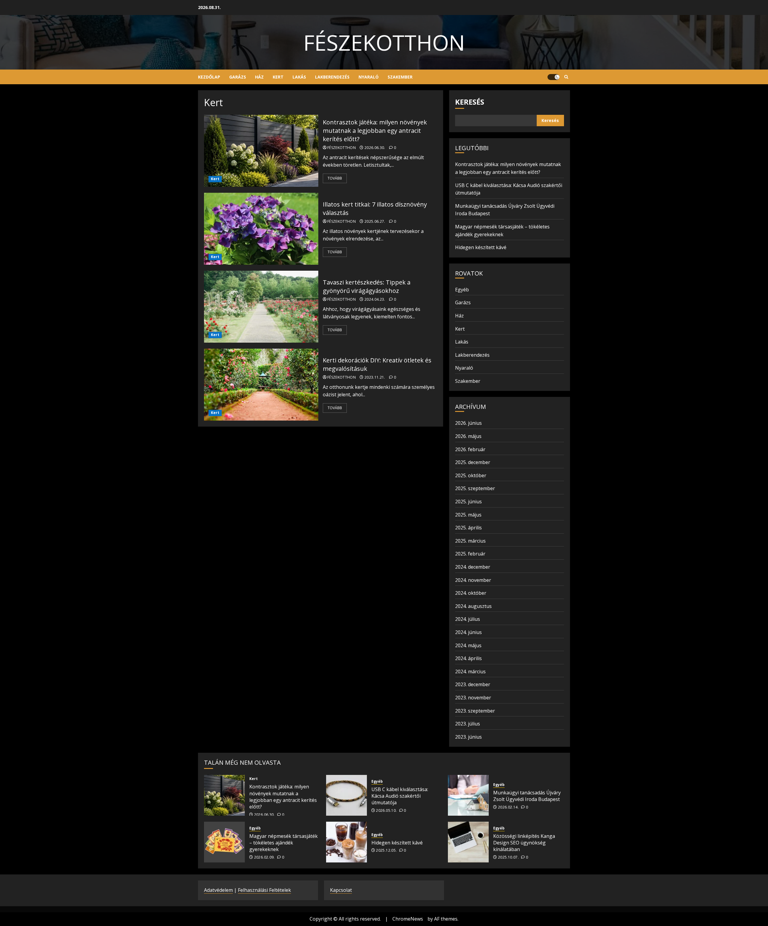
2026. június (468, 423)
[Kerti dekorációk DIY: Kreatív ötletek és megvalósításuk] (261, 385)
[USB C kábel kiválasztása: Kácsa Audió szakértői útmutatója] (346, 795)
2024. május (468, 645)
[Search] (566, 77)
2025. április (468, 527)
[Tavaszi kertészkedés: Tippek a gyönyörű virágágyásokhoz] (261, 307)
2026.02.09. (264, 857)
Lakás (299, 77)
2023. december (472, 684)
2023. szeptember (475, 710)
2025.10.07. (508, 857)
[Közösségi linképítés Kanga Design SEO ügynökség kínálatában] (468, 842)
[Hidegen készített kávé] (346, 842)
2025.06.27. (374, 221)
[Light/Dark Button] (554, 77)
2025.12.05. (386, 850)
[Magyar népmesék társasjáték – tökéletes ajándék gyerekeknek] (224, 842)
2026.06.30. (374, 147)
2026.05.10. (386, 810)
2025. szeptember (475, 488)
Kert (278, 77)
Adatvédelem (218, 890)
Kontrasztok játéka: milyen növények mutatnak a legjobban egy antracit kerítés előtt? (375, 130)
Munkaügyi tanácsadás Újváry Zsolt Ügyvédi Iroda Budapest (527, 795)
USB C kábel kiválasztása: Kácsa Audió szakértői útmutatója (399, 796)
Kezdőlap (209, 77)
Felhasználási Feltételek (264, 890)
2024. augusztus (473, 606)
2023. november (473, 697)
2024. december (472, 567)
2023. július (467, 723)
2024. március (470, 671)
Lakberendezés (332, 77)
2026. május (468, 436)
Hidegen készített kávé (480, 247)
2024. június (468, 632)
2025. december (472, 462)
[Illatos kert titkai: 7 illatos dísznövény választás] (261, 229)
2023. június (468, 737)
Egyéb (462, 289)
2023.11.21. (374, 377)
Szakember (400, 77)
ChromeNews (407, 919)
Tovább (335, 178)
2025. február (470, 553)
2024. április (468, 658)
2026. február (470, 449)
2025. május (468, 514)
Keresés (469, 102)
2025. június (468, 501)
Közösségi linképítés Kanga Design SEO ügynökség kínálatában (524, 843)
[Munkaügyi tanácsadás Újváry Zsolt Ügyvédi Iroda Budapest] (468, 795)
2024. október (470, 593)
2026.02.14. (508, 807)
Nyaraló (368, 77)
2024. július (467, 619)
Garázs (237, 77)
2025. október (470, 475)
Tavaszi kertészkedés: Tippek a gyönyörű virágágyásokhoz (366, 286)
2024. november (473, 580)
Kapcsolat (341, 890)
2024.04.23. (374, 299)
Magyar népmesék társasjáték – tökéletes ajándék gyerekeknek (283, 843)
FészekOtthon (384, 42)
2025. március (470, 540)
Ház (259, 77)
